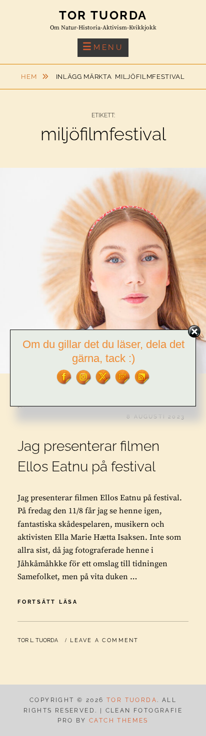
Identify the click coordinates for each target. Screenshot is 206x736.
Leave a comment (104, 640)
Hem (29, 76)
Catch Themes (118, 720)
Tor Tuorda (103, 15)
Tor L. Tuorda (38, 640)
